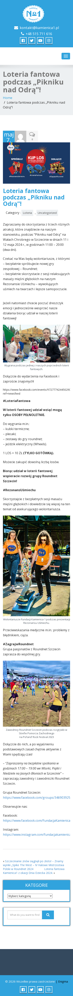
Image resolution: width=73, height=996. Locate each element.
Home (7, 97)
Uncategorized (47, 213)
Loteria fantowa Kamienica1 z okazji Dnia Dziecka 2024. (33, 871)
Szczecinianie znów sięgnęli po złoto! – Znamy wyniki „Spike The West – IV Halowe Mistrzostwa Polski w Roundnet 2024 (33, 865)
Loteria (27, 213)
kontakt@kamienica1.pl (39, 27)
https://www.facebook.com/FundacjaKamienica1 (37, 820)
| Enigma (62, 981)
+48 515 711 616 (39, 33)
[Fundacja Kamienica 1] (36, 12)
